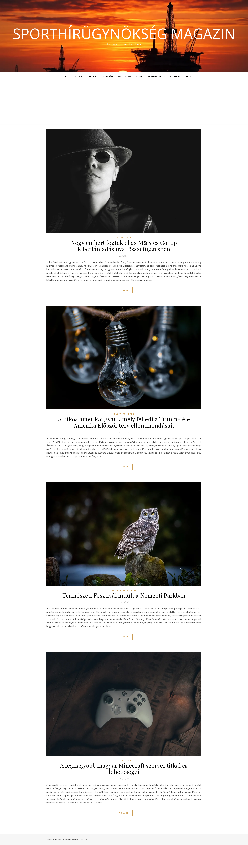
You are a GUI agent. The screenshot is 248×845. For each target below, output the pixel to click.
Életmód (78, 76)
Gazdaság (124, 76)
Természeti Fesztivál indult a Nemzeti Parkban (124, 595)
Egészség (107, 76)
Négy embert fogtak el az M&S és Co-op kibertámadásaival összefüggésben (124, 246)
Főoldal (61, 76)
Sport (92, 76)
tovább (124, 290)
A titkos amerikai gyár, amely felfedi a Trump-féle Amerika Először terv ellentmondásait (124, 422)
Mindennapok (156, 76)
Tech (189, 76)
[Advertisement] (124, 102)
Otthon (175, 76)
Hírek (139, 76)
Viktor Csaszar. (80, 839)
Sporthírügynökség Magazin (124, 33)
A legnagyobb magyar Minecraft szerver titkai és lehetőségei (124, 768)
